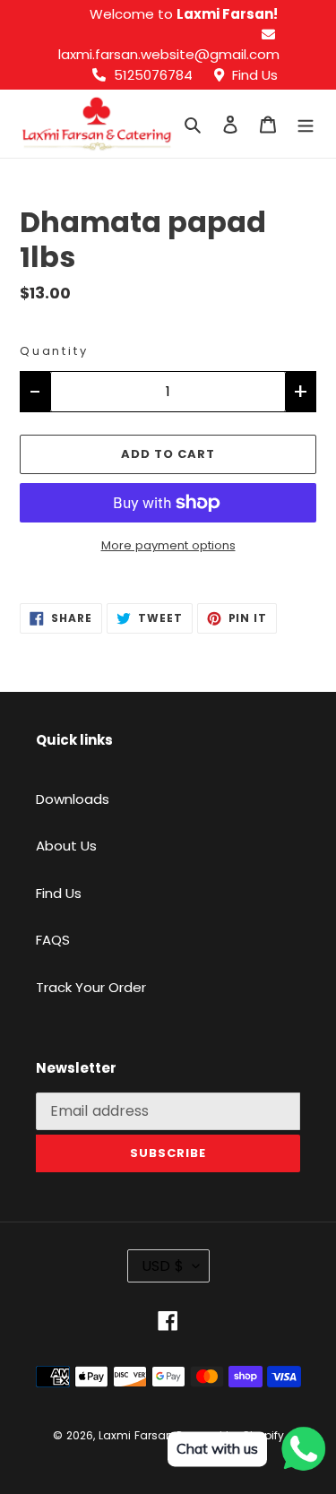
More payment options (168, 545)
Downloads (72, 799)
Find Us (253, 74)
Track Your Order (91, 987)
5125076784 (151, 74)
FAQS (53, 939)
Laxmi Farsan (136, 1435)
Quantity (54, 350)
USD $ (163, 1266)
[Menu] (305, 124)
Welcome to (184, 13)
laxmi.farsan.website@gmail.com (169, 54)
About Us (66, 845)
